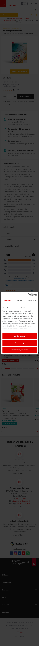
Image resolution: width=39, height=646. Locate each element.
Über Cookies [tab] (31, 300)
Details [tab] (19, 300)
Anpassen (18, 343)
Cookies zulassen (19, 336)
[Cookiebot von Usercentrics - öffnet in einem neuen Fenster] (28, 294)
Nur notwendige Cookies (19, 350)
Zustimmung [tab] (7, 300)
